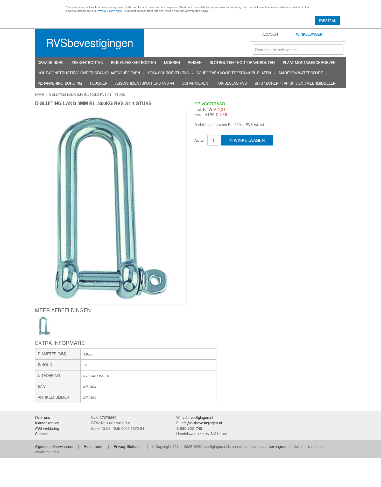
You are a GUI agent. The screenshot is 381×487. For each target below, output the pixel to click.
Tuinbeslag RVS (231, 83)
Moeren (172, 62)
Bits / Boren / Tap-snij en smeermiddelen (295, 83)
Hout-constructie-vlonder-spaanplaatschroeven (89, 72)
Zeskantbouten (87, 62)
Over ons (42, 417)
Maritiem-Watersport (301, 72)
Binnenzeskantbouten (133, 62)
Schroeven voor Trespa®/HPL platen (233, 72)
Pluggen (99, 83)
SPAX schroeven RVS (168, 72)
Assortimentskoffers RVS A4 (144, 83)
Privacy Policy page (109, 11)
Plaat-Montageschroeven (309, 62)
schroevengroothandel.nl (282, 446)
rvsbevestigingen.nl (197, 417)
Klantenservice (47, 422)
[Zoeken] (338, 49)
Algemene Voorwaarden (54, 446)
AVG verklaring (47, 428)
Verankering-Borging (60, 83)
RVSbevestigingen (89, 42)
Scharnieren (195, 83)
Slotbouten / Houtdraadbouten (242, 62)
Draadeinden (51, 62)
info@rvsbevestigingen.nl (201, 422)
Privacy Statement (129, 446)
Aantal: (200, 140)
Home (39, 94)
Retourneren (94, 446)
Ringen (195, 62)
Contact (41, 433)
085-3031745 (191, 428)
